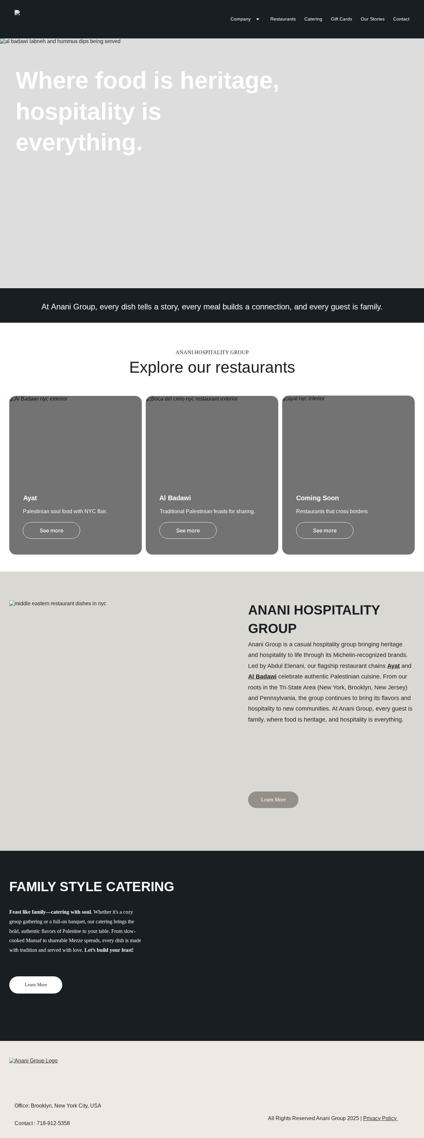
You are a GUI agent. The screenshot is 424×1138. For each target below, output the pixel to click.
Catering (313, 19)
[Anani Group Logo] (58, 1077)
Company (241, 19)
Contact (401, 19)
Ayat (393, 666)
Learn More (273, 799)
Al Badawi (262, 676)
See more (51, 530)
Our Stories (373, 19)
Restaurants (283, 19)
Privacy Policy (380, 1118)
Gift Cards (341, 19)
